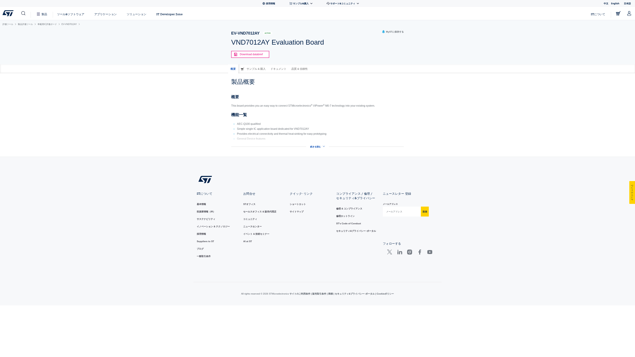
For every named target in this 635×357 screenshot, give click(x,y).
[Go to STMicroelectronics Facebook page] (419, 253)
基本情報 (201, 204)
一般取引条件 (204, 256)
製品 (44, 14)
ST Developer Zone (169, 14)
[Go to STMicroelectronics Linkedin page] (399, 253)
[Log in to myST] (629, 13)
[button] (23, 13)
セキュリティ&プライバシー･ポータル (356, 231)
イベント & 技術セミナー (256, 234)
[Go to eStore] (618, 13)
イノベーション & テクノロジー (213, 226)
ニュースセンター (252, 226)
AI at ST (247, 241)
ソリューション (136, 14)
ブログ (200, 248)
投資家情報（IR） (206, 211)
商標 (331, 293)
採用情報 (201, 234)
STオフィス (249, 204)
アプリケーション (105, 14)
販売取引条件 (319, 293)
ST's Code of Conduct (348, 223)
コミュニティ (250, 219)
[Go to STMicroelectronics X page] (390, 253)
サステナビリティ (206, 219)
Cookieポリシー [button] (385, 293)
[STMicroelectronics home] (8, 13)
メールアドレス (390, 204)
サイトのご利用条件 (300, 293)
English (615, 3)
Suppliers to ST (205, 241)
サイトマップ (297, 211)
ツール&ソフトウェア (70, 14)
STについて (598, 14)
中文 (606, 3)
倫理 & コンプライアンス (349, 208)
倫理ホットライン (345, 216)
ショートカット (298, 204)
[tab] (233, 68)
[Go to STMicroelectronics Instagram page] (409, 253)
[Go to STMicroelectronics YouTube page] (429, 253)
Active (268, 33)
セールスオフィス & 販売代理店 (259, 211)
